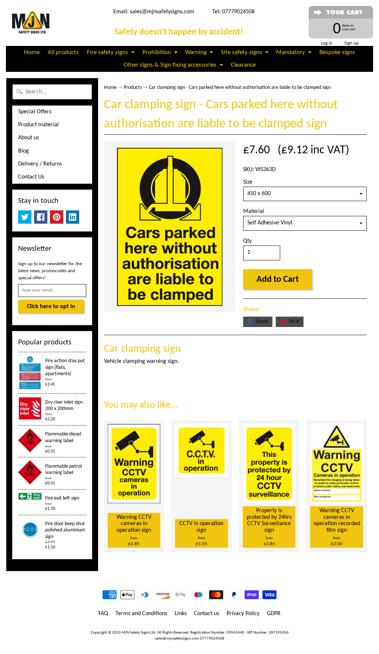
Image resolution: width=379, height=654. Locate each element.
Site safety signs (241, 52)
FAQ (103, 614)
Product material (38, 125)
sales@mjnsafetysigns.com (162, 12)
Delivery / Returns (40, 164)
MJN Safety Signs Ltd (138, 633)
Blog (23, 151)
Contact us (206, 614)
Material (253, 211)
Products (133, 87)
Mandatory (290, 52)
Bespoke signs (337, 52)
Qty (247, 241)
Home (32, 52)
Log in (326, 43)
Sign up (351, 43)
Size (247, 182)
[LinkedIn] (72, 217)
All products (63, 52)
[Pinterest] (56, 217)
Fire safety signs (107, 52)
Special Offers (34, 112)
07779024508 (212, 639)
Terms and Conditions (141, 614)
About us (28, 138)
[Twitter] (24, 217)
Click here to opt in (51, 307)
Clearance (243, 65)
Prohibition (156, 52)
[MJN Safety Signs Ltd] (32, 23)
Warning (196, 52)
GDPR (274, 614)
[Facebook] (40, 217)
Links (181, 614)
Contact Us (31, 177)
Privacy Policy (243, 614)
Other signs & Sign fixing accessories (170, 65)
